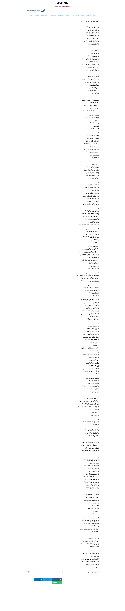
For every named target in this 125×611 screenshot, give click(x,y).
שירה (77, 15)
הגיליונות (53, 15)
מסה (73, 15)
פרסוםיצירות (30, 16)
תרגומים (67, 15)
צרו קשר (37, 15)
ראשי (94, 15)
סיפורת (82, 15)
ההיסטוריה (60, 15)
